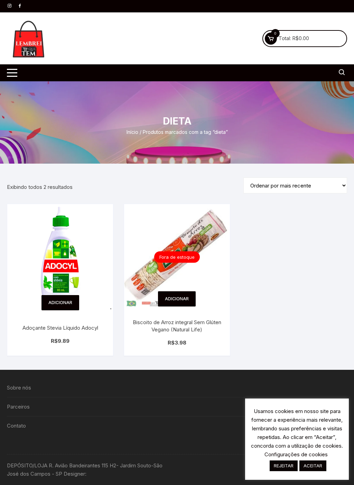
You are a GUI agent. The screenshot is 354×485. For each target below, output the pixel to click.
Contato (16, 425)
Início (132, 132)
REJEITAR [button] (284, 465)
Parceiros (18, 406)
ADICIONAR (60, 302)
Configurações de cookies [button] (296, 454)
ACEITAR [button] (313, 465)
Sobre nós (19, 387)
